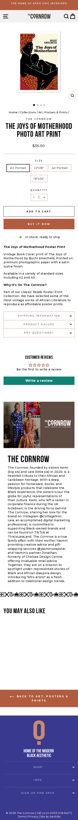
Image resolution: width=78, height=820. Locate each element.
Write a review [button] (39, 381)
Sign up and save (38, 792)
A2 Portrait (60, 167)
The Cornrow (39, 118)
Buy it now (39, 224)
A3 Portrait (18, 167)
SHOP (38, 767)
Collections (28, 112)
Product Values (39, 324)
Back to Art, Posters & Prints (41, 698)
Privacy (33, 816)
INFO (38, 779)
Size (39, 160)
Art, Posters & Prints (53, 112)
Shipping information (39, 315)
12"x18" (39, 167)
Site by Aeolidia (50, 816)
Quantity (39, 190)
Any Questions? (39, 332)
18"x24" (39, 178)
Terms (21, 816)
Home (13, 112)
